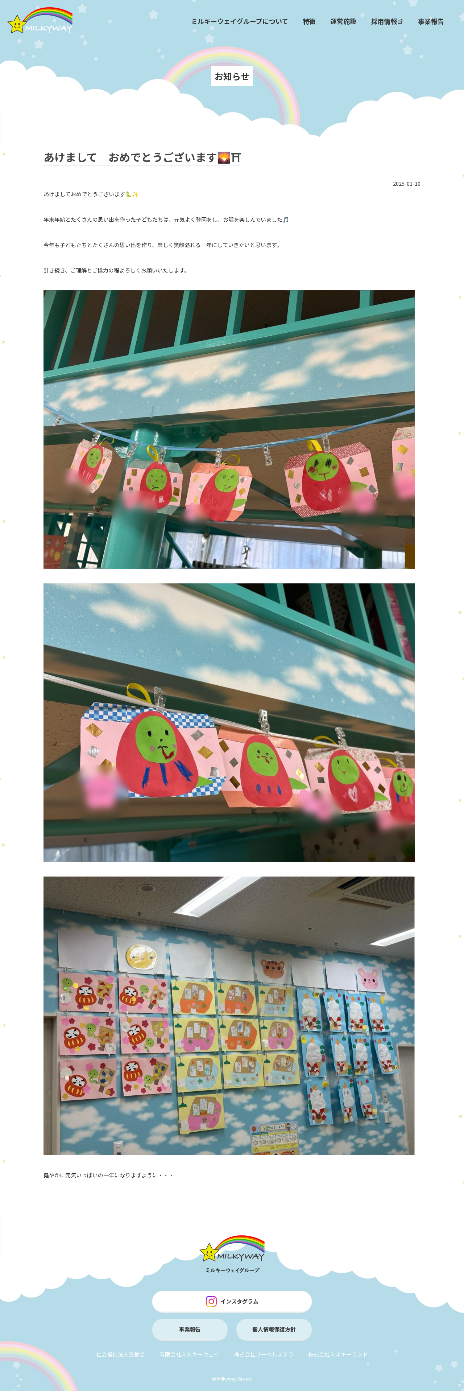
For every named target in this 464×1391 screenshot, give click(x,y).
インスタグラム (239, 1301)
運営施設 (343, 21)
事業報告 (431, 21)
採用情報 (384, 21)
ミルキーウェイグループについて (239, 21)
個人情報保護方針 (274, 1329)
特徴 (309, 21)
